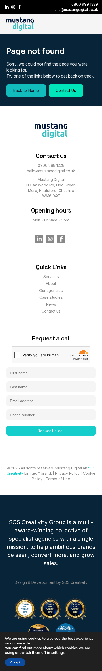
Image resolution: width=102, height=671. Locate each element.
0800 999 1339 (84, 4)
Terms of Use (58, 478)
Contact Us (66, 90)
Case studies (51, 297)
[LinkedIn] (7, 7)
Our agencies (51, 290)
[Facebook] (19, 7)
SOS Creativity (74, 582)
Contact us (51, 311)
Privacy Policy (67, 473)
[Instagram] (13, 7)
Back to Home (26, 90)
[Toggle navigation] (93, 24)
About (51, 283)
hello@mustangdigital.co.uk (75, 10)
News (51, 304)
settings (58, 652)
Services (51, 276)
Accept (15, 662)
